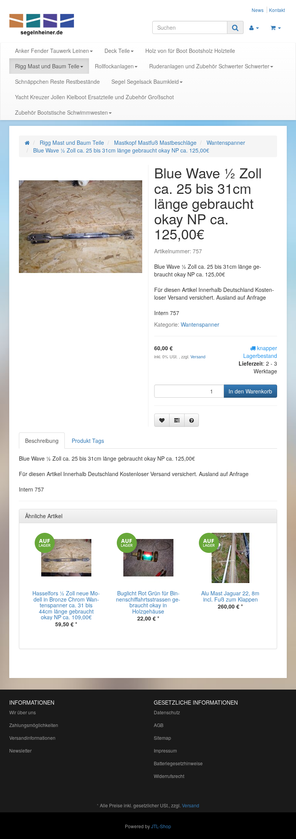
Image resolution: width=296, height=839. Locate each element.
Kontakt (277, 10)
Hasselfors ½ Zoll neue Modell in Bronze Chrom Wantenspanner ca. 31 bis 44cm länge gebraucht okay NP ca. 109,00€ (66, 605)
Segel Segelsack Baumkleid (145, 81)
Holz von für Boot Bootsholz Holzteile (190, 50)
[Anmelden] (254, 27)
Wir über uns (22, 712)
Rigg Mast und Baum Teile (47, 66)
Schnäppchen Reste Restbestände (57, 81)
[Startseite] (27, 142)
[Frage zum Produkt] (191, 420)
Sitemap (162, 737)
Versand (197, 356)
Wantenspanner (200, 324)
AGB (158, 725)
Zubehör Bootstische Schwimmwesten (61, 112)
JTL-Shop (161, 826)
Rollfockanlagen (114, 66)
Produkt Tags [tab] (88, 440)
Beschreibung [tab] (42, 440)
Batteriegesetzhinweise (178, 763)
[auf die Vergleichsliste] (177, 420)
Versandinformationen (32, 737)
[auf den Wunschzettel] (162, 420)
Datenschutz (167, 712)
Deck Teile (117, 50)
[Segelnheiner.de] (51, 25)
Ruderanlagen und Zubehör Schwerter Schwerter (209, 66)
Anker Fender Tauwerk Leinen (52, 50)
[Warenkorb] (276, 27)
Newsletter (20, 750)
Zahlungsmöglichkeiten (33, 725)
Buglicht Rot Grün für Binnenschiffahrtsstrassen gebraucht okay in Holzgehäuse (148, 602)
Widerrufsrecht (169, 776)
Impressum (165, 750)
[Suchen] (235, 27)
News (258, 10)
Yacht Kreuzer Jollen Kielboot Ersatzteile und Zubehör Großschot (94, 97)
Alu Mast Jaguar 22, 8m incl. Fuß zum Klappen (230, 596)
